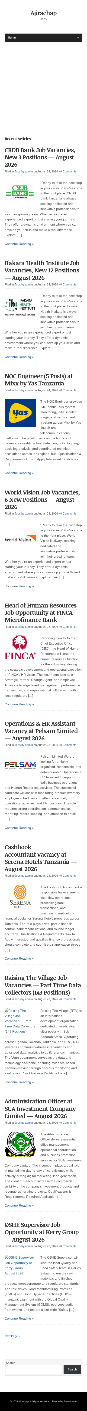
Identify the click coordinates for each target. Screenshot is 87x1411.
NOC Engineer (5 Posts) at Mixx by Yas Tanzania (39, 379)
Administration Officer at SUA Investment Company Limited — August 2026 (40, 1108)
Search (10, 1363)
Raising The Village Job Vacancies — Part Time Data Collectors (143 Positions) (43, 984)
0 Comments (68, 171)
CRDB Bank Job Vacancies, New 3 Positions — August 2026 (40, 157)
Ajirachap (44, 13)
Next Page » (12, 1336)
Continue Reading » (19, 244)
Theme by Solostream (64, 1401)
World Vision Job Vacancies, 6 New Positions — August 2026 (42, 499)
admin (29, 171)
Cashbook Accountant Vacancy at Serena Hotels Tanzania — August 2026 (41, 858)
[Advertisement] (43, 85)
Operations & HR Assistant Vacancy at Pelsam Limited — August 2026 (41, 730)
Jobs (18, 171)
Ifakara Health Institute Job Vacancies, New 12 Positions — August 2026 (42, 270)
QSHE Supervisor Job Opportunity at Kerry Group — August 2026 (42, 1231)
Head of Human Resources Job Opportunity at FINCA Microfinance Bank (40, 612)
